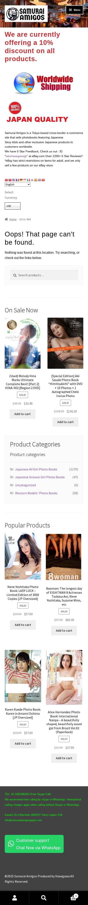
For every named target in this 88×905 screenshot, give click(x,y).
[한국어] (32, 180)
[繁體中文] (10, 180)
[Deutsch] (21, 180)
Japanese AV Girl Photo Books (36, 469)
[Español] (36, 180)
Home (13, 219)
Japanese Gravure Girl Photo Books (40, 477)
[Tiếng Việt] (43, 180)
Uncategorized (25, 485)
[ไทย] (40, 180)
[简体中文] (6, 180)
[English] (14, 180)
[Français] (17, 180)
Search (44, 898)
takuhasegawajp (16, 156)
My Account (14, 898)
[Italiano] (28, 180)
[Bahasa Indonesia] (25, 180)
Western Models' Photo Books (36, 493)
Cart (68, 894)
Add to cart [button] (22, 414)
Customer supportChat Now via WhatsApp (38, 843)
